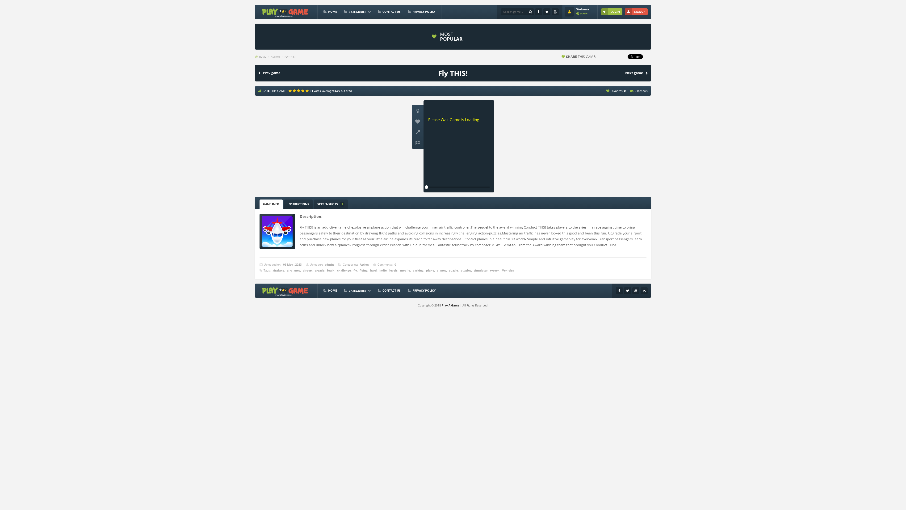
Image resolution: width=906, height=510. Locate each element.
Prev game (271, 73)
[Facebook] (538, 11)
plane (430, 270)
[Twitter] (546, 11)
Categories (357, 12)
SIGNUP (639, 12)
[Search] (530, 11)
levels (393, 270)
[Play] (488, 36)
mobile (405, 270)
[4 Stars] (303, 90)
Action (275, 56)
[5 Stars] (308, 90)
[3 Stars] (299, 90)
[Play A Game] (285, 12)
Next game (634, 73)
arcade (319, 270)
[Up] (644, 290)
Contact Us (391, 12)
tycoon (494, 270)
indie (383, 270)
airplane (278, 270)
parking (418, 270)
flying (364, 270)
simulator (480, 270)
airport (307, 270)
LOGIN (615, 12)
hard (373, 270)
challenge (344, 270)
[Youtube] (555, 11)
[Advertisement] (343, 36)
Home (332, 12)
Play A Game (450, 305)
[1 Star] (291, 90)
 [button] (417, 142)
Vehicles (508, 270)
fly (355, 270)
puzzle (453, 270)
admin (329, 265)
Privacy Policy (424, 12)
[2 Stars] (295, 90)
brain (331, 270)
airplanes (293, 270)
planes (441, 270)
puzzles (466, 270)
